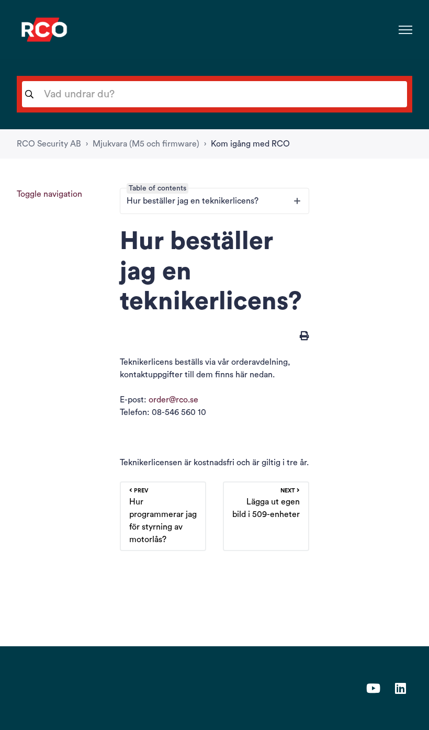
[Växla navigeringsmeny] (405, 30)
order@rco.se (173, 400)
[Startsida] (44, 30)
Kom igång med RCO (250, 144)
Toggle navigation (49, 194)
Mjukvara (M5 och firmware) (146, 144)
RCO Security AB (49, 144)
